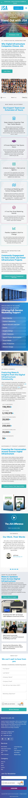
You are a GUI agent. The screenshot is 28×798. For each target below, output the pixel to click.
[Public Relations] (14, 334)
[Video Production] (14, 344)
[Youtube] (8, 739)
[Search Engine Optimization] (14, 337)
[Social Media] (14, 340)
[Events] (14, 328)
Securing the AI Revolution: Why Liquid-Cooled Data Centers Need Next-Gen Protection (13, 647)
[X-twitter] (5, 739)
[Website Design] (14, 347)
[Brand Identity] (14, 318)
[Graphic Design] (14, 331)
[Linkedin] (2, 739)
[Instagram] (12, 739)
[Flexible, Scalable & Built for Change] (14, 228)
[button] (26, 8)
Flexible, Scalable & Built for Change (14, 233)
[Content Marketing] (14, 321)
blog (19, 387)
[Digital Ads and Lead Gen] (14, 324)
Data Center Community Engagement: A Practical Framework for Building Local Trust (13, 637)
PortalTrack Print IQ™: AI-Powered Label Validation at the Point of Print (13, 615)
